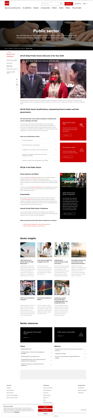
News (44, 400)
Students (61, 8)
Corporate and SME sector (11, 72)
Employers (36, 8)
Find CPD (66, 135)
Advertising (80, 392)
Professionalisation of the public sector (30, 356)
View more (25, 337)
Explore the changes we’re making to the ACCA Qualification (32, 364)
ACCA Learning (10, 390)
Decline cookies (45, 410)
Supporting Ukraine (47, 402)
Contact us (45, 392)
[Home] (7, 5)
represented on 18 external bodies (32, 177)
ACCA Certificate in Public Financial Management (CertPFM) (32, 352)
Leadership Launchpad (60, 353)
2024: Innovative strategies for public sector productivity (36, 224)
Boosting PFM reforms (26, 349)
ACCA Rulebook (47, 390)
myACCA (9, 388)
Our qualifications (27, 8)
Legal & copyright (82, 390)
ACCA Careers (10, 392)
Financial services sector (12, 69)
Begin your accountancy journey (12, 8)
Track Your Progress (27, 199)
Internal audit (9, 63)
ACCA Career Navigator (12, 395)
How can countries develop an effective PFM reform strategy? (67, 357)
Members (54, 8)
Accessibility (81, 388)
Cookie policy (16, 412)
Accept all (45, 407)
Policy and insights (76, 8)
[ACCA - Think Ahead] (83, 410)
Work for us (46, 397)
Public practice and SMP (12, 60)
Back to (11, 54)
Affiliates (68, 8)
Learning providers (45, 8)
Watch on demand (68, 213)
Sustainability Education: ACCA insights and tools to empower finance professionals (33, 360)
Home (6, 48)
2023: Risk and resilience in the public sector (34, 226)
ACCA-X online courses (12, 397)
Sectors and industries (19, 48)
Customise (45, 413)
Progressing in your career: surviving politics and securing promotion (68, 349)
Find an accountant (47, 388)
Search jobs (66, 157)
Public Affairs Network (37, 187)
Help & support (46, 395)
